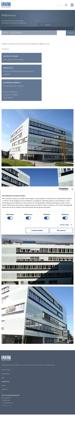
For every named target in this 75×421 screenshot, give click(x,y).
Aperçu (47, 25)
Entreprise (5, 374)
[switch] (28, 218)
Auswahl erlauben (37, 230)
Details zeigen (64, 224)
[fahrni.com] (6, 7)
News (3, 385)
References (6, 381)
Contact (5, 389)
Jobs (3, 378)
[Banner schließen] (72, 189)
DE (57, 5)
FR (61, 5)
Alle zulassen (61, 230)
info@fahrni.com (6, 405)
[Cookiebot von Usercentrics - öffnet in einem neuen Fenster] (60, 189)
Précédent (71, 33)
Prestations (6, 370)
